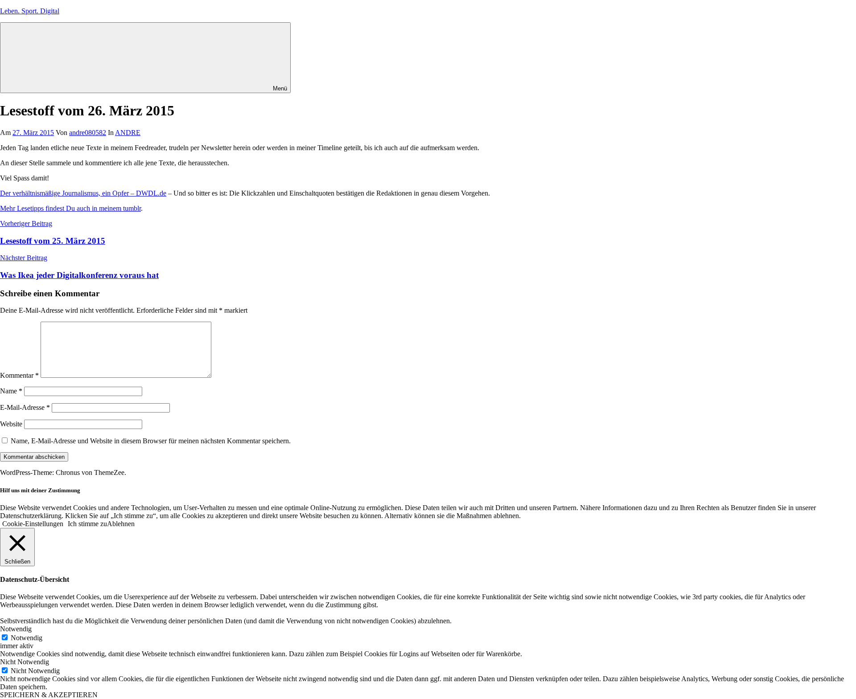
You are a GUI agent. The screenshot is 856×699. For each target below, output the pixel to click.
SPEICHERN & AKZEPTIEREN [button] (49, 695)
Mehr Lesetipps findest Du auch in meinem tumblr (70, 208)
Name (11, 391)
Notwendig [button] (16, 629)
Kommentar (19, 375)
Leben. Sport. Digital (29, 11)
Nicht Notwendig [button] (24, 662)
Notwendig (26, 638)
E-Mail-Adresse (25, 407)
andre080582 (87, 132)
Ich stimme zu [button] (87, 523)
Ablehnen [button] (121, 523)
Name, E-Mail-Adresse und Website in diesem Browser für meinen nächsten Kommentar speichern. (151, 441)
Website (11, 424)
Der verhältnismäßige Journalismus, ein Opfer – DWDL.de (83, 193)
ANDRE (127, 132)
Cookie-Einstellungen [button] (32, 523)
